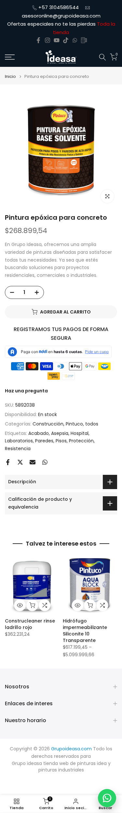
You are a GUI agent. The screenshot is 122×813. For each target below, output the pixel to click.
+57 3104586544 (58, 7)
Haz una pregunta (26, 391)
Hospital (79, 433)
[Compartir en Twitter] (20, 462)
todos (91, 424)
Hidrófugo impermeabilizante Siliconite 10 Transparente (85, 630)
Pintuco (74, 424)
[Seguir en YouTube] (57, 40)
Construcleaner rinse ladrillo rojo (30, 623)
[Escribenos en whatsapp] (75, 40)
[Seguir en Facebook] (38, 40)
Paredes (44, 440)
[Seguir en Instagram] (47, 40)
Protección (81, 440)
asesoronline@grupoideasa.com (61, 15)
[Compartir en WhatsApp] (45, 462)
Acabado (38, 433)
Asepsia (59, 433)
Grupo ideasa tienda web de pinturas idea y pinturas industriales (61, 766)
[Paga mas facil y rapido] (84, 40)
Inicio (10, 76)
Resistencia (18, 448)
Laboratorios (19, 440)
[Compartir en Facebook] (8, 462)
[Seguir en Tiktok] (66, 40)
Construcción (48, 424)
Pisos (61, 440)
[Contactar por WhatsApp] (107, 798)
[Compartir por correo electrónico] (32, 462)
